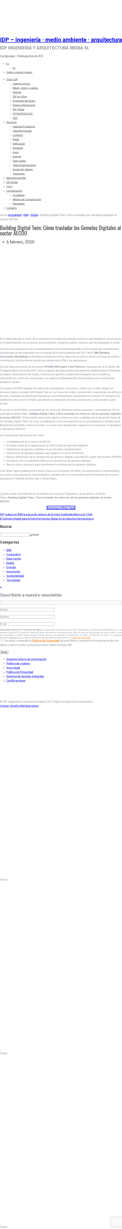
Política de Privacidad (80, 638)
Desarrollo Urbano (23, 169)
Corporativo (13, 554)
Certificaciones (16, 680)
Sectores (11, 122)
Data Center (19, 160)
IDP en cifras (20, 96)
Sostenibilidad (15, 576)
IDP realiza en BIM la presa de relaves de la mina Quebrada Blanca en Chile (46, 514)
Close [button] (3, 879)
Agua (15, 152)
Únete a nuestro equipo (19, 72)
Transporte (19, 173)
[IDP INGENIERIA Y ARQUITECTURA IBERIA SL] (8, 15)
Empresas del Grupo (24, 100)
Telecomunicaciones (24, 165)
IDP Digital (12, 182)
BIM (26, 215)
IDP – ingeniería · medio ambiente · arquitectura (61, 40)
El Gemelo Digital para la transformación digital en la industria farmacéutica (47, 518)
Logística (18, 135)
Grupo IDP (12, 79)
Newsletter (19, 203)
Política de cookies (18, 663)
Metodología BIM (16, 178)
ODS (15, 118)
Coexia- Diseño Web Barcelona (19, 706)
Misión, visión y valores (25, 88)
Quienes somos (21, 83)
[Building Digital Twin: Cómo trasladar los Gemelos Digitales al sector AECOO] (61, 335)
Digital (34, 215)
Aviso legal (13, 667)
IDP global (18, 109)
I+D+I (9, 186)
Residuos (18, 148)
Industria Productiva (24, 126)
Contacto (11, 208)
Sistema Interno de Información (26, 659)
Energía (17, 156)
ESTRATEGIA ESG (23, 113)
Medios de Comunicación (27, 199)
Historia (17, 92)
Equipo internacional (24, 105)
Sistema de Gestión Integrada (25, 676)
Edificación (19, 143)
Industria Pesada (22, 130)
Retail (16, 139)
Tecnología (13, 580)
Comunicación (14, 190)
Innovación (13, 571)
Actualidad (18, 195)
